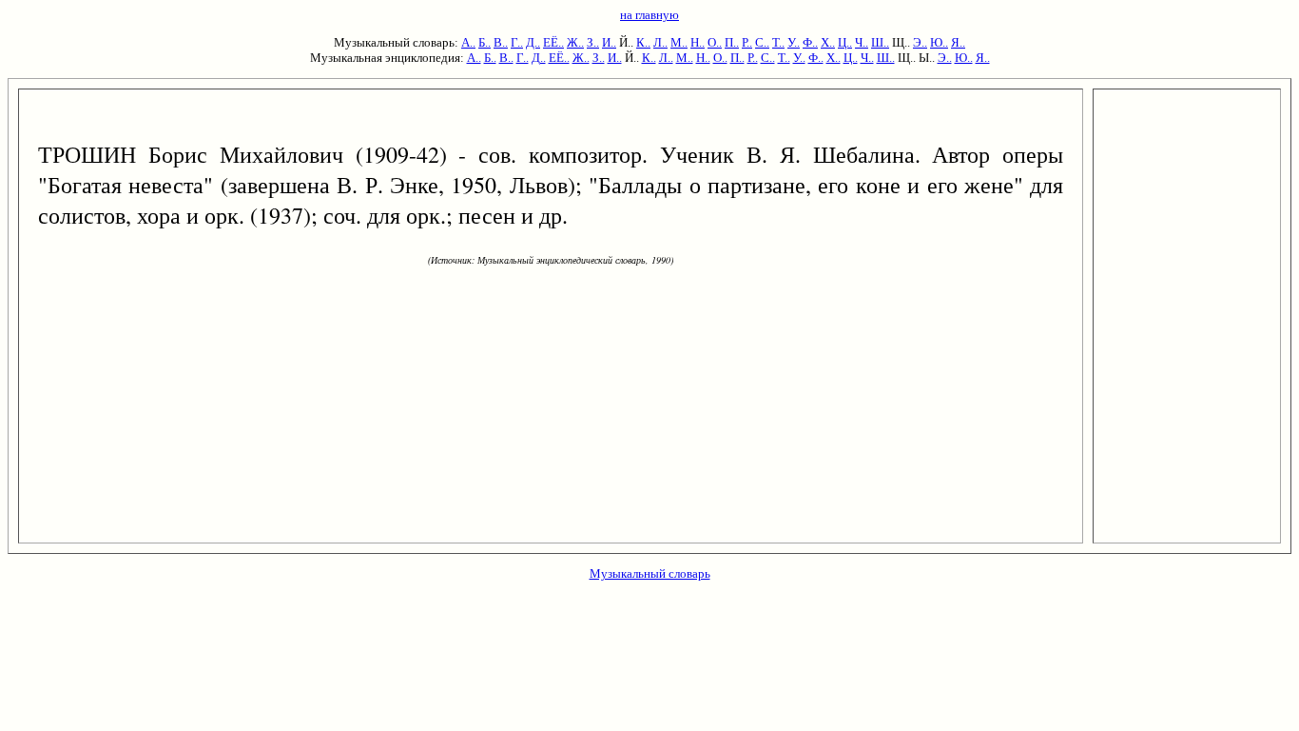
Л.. (660, 42)
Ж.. (575, 42)
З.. (593, 42)
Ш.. (880, 42)
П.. (732, 42)
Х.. (828, 42)
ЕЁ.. (553, 42)
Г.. (517, 42)
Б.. (484, 42)
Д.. (533, 42)
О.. (715, 42)
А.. (468, 42)
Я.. (958, 42)
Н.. (697, 42)
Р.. (747, 42)
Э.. (920, 42)
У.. (793, 42)
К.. (643, 42)
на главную (649, 15)
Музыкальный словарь (650, 573)
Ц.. (845, 42)
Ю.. (939, 42)
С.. (762, 42)
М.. (679, 42)
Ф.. (810, 42)
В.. (501, 42)
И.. (609, 42)
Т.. (778, 42)
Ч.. (861, 42)
